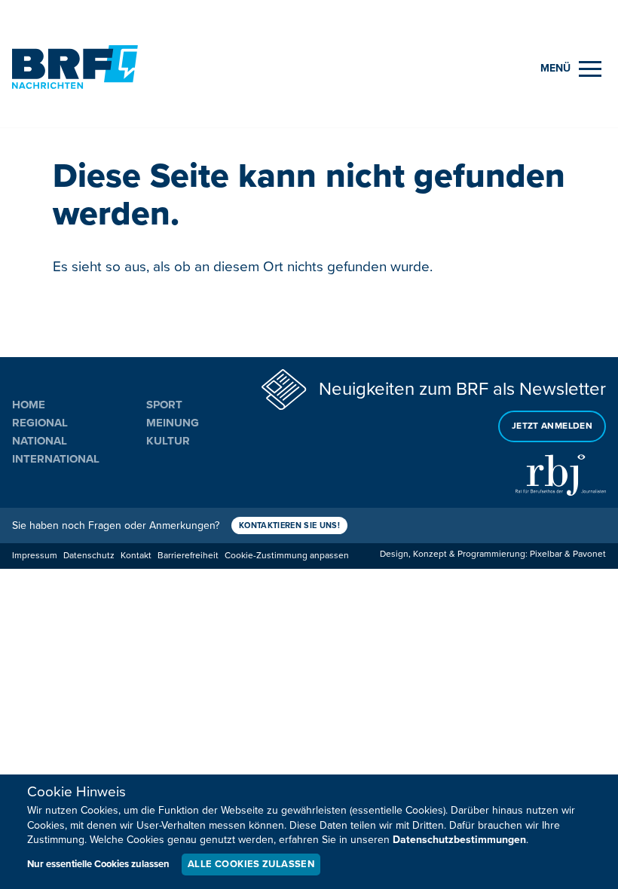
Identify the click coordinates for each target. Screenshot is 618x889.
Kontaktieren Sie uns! (289, 525)
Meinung (172, 422)
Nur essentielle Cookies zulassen (98, 864)
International (55, 459)
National (39, 441)
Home (28, 404)
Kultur (168, 441)
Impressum (34, 555)
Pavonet (589, 554)
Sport (164, 404)
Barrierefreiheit (188, 555)
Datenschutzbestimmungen (459, 839)
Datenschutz (89, 555)
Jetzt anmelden (552, 426)
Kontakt (136, 555)
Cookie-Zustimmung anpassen (287, 555)
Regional (40, 422)
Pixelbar (546, 554)
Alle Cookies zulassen (251, 864)
